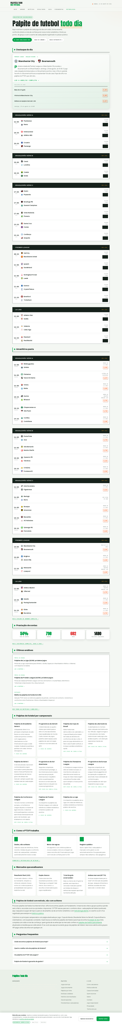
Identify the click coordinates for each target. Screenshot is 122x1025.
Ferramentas (59, 9)
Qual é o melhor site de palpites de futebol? (30, 948)
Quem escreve (91, 994)
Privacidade (90, 1006)
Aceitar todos (103, 1018)
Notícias (31, 9)
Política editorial (92, 987)
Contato (89, 1000)
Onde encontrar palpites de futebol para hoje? (31, 941)
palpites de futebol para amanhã (90, 922)
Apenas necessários (86, 1018)
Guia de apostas (66, 1000)
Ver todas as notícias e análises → (25, 709)
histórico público (38, 913)
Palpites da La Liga (70, 797)
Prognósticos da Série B (48, 724)
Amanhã (22, 9)
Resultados (41, 9)
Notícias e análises (67, 994)
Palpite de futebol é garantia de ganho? (28, 961)
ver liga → (105, 115)
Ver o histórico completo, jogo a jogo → (27, 643)
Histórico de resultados (68, 997)
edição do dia (94, 920)
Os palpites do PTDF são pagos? (26, 955)
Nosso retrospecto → (56, 39)
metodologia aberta (81, 911)
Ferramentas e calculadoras (70, 1003)
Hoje (15, 9)
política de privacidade (27, 1019)
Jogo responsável (92, 1003)
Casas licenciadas (92, 990)
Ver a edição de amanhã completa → (25, 619)
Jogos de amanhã (66, 987)
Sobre (89, 997)
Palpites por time (66, 990)
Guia (50, 9)
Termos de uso (91, 1009)
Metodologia (70, 9)
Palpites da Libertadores (97, 724)
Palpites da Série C (21, 761)
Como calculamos (92, 984)
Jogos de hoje (65, 984)
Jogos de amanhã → (40, 39)
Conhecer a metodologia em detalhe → (26, 860)
